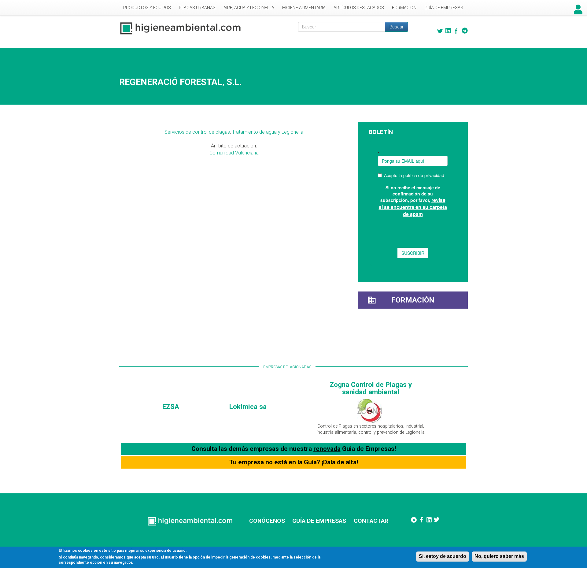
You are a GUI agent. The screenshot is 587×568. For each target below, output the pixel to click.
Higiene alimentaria (304, 7)
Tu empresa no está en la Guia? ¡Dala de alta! (293, 462)
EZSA (170, 406)
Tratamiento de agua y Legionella (267, 132)
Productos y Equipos (147, 7)
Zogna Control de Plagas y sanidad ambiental (371, 388)
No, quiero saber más (499, 556)
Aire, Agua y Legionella (248, 7)
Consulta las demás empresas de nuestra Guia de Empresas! (293, 448)
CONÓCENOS (267, 520)
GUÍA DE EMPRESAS (319, 520)
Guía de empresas (443, 7)
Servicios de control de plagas (197, 132)
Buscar (396, 26)
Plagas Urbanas (197, 7)
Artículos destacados (359, 7)
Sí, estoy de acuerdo (442, 556)
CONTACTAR (371, 520)
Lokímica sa (248, 406)
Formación (404, 7)
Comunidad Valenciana (234, 153)
